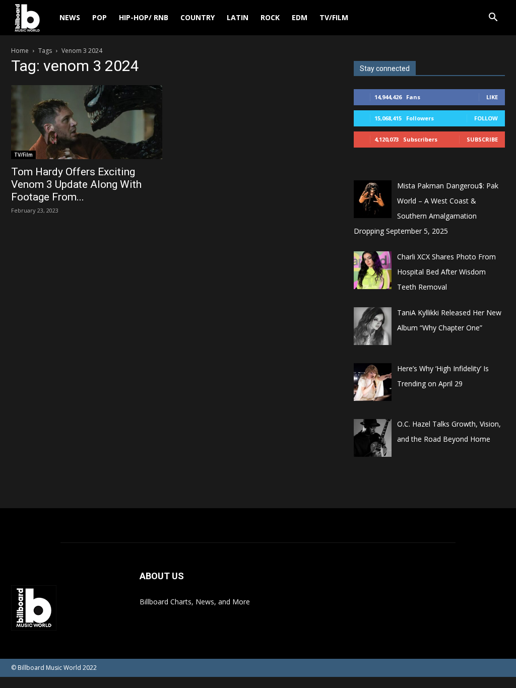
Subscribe (482, 139)
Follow (486, 118)
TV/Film (333, 17)
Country (197, 17)
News (69, 17)
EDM (299, 17)
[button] (493, 18)
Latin (237, 17)
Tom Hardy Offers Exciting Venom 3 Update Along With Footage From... (76, 184)
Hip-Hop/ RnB (143, 17)
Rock (270, 17)
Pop (99, 17)
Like (492, 97)
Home (20, 50)
